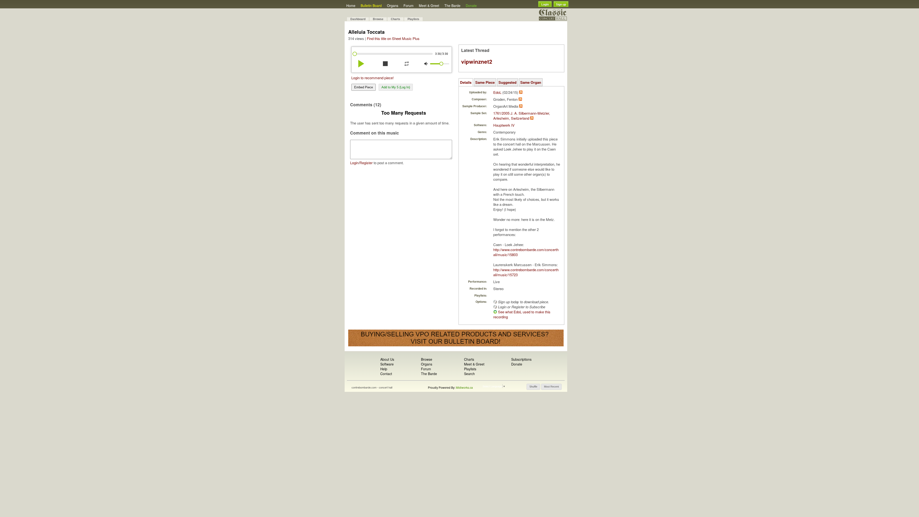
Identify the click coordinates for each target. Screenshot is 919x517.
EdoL (497, 92)
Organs (392, 5)
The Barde (452, 5)
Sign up (561, 4)
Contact (386, 373)
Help (383, 368)
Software (387, 364)
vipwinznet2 (476, 61)
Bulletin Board (371, 5)
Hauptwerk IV (504, 125)
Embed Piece (363, 87)
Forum (408, 5)
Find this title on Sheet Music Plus (393, 38)
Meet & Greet (429, 5)
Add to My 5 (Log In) (395, 87)
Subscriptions (521, 359)
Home (350, 5)
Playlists (413, 19)
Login (545, 4)
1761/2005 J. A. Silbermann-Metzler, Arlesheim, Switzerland (521, 116)
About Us (387, 359)
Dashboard (357, 19)
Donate (471, 5)
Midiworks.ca (464, 387)
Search (469, 373)
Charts (395, 19)
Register (366, 162)
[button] (533, 387)
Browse (378, 19)
